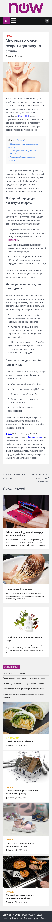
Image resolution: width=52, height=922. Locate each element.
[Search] (47, 21)
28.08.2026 (22, 797)
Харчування (12, 738)
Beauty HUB (23, 116)
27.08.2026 (22, 850)
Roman (11, 56)
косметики (13, 239)
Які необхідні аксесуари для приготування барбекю (25, 688)
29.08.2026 (22, 745)
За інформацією (35, 437)
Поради (10, 787)
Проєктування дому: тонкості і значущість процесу (25, 678)
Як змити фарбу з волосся (19, 588)
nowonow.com (28, 914)
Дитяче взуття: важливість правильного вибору (23, 683)
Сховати (20, 140)
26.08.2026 (22, 902)
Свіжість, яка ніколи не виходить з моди (24, 639)
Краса (9, 36)
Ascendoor (17, 918)
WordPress (41, 918)
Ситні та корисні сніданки (14, 672)
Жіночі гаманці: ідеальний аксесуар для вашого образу (24, 534)
